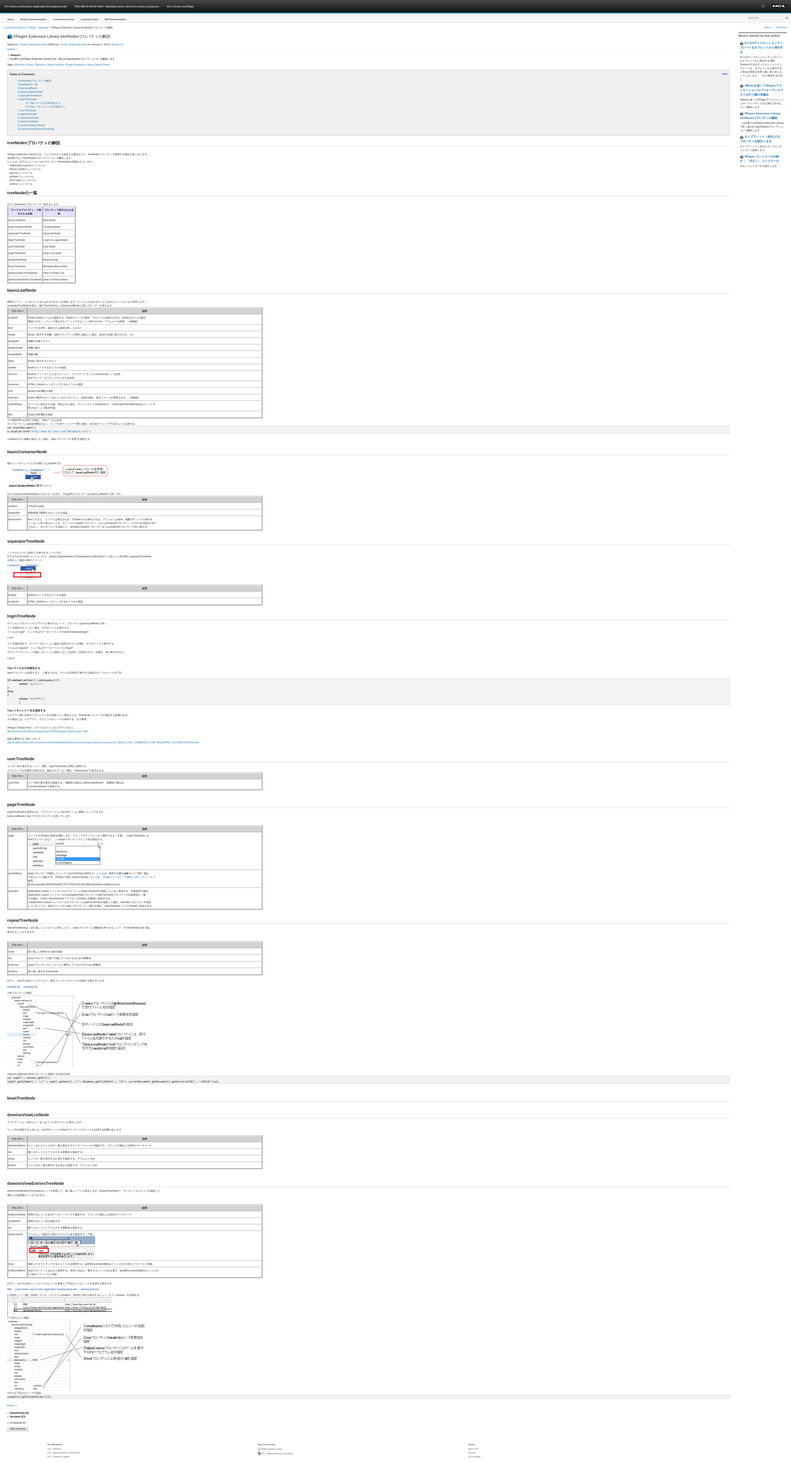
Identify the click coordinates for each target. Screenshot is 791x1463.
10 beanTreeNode (28, 121)
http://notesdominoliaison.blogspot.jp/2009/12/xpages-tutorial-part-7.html (47, 731)
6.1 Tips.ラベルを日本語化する (43, 103)
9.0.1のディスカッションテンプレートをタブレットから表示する (761, 47)
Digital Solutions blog (271, 1449)
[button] (763, 10)
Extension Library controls (49, 64)
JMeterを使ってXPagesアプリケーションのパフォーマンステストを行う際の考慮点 (761, 90)
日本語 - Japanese (38, 27)
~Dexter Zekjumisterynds (32, 44)
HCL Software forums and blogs (277, 1453)
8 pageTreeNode (27, 114)
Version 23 (117, 44)
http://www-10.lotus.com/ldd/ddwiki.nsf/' (61, 431)
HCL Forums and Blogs (180, 6)
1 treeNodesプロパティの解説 (34, 80)
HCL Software (54, 1449)
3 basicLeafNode (27, 88)
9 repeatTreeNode (28, 117)
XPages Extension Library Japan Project (87, 64)
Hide (725, 74)
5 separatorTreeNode (30, 95)
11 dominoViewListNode (31, 125)
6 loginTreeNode (27, 99)
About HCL (473, 1449)
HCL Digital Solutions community (63, 1452)
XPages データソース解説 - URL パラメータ (127, 877)
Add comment (18, 1428)
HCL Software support (58, 1456)
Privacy (472, 1452)
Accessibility (474, 1456)
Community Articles (15, 27)
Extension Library (23, 64)
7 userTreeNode (27, 110)
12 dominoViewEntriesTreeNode (36, 129)
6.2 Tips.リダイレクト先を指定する (45, 106)
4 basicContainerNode (30, 91)
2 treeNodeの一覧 (28, 84)
